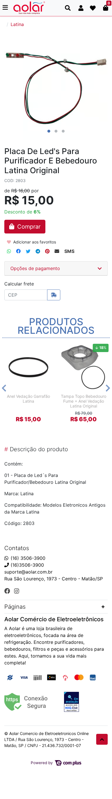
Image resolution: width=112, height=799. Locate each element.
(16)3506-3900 (27, 565)
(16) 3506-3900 (28, 558)
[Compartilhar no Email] (57, 251)
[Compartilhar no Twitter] (28, 251)
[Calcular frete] (53, 294)
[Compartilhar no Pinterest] (47, 251)
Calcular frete (19, 284)
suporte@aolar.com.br (28, 572)
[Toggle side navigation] (5, 8)
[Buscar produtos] (67, 8)
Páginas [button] (15, 606)
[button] (81, 8)
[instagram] (16, 591)
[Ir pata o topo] (102, 739)
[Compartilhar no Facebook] (18, 251)
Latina (17, 24)
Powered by (42, 762)
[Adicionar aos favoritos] (13, 346)
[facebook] (8, 591)
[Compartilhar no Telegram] (38, 251)
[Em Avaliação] (71, 702)
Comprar (31, 429)
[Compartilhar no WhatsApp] (8, 251)
